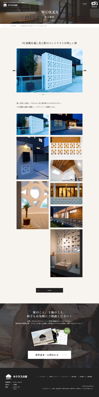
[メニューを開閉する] (85, 4)
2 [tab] (43, 95)
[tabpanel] (50, 70)
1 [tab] (39, 95)
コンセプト (43, 376)
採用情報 (90, 376)
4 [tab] (49, 95)
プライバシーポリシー (88, 386)
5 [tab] (53, 95)
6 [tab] (56, 95)
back (49, 290)
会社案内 (82, 376)
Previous (17, 70)
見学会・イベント (53, 376)
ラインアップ (65, 376)
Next (82, 70)
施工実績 (74, 376)
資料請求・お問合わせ (47, 354)
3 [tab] (46, 95)
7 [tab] (59, 95)
